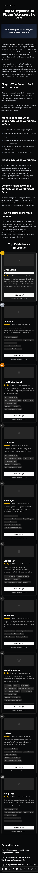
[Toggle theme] (28, 869)
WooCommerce (12, 670)
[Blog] (6, 869)
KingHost (9, 793)
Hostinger (9, 500)
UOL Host (9, 442)
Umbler (8, 733)
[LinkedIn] (17, 869)
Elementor (9, 561)
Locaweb (9, 321)
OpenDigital (10, 269)
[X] (21, 869)
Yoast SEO (9, 615)
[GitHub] (13, 869)
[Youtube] (24, 869)
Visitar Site (17, 295)
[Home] (2, 869)
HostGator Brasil (13, 382)
